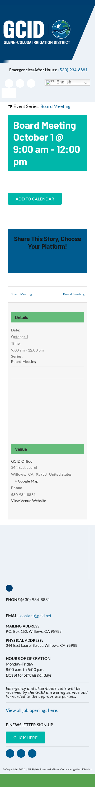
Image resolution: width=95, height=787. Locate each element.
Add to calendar (35, 198)
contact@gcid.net (35, 615)
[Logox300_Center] (47, 7)
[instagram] (20, 83)
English (63, 82)
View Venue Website (28, 500)
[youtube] (31, 83)
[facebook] (9, 83)
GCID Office (21, 461)
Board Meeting (21, 294)
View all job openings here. (32, 710)
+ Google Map (26, 481)
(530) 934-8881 (73, 69)
